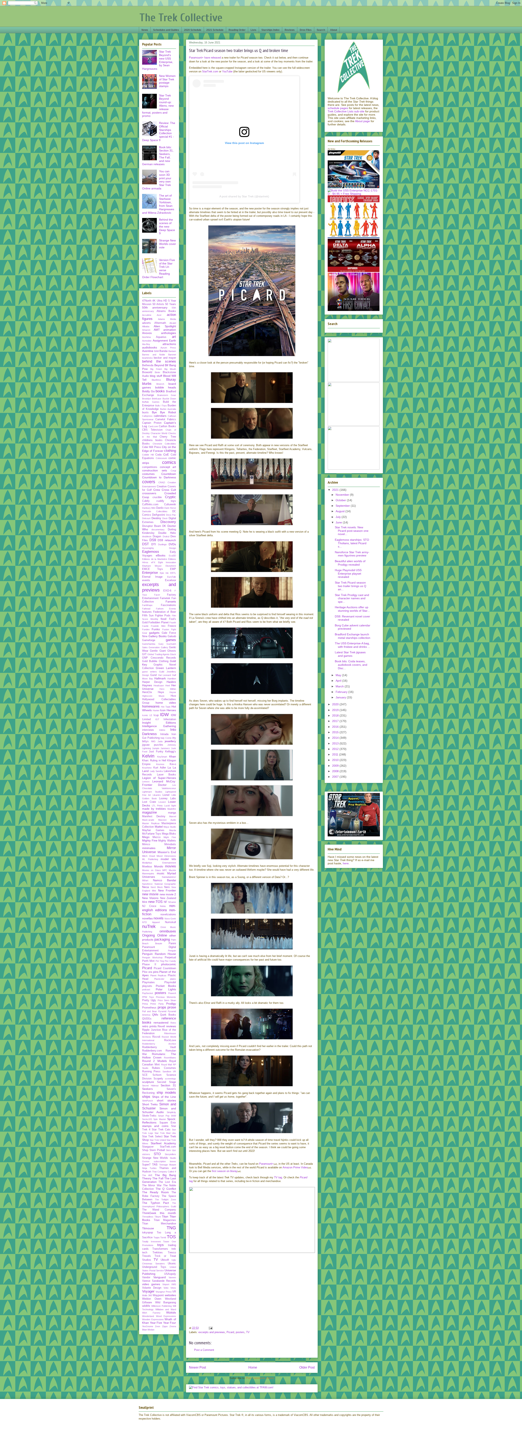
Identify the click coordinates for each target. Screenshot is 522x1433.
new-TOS (155, 902)
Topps (157, 1237)
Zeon (157, 1326)
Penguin (172, 950)
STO (157, 1154)
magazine (149, 812)
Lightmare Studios (152, 792)
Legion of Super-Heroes (159, 778)
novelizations (168, 914)
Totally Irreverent (151, 1241)
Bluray (171, 379)
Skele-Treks (149, 1115)
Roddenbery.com (152, 1050)
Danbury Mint (148, 508)
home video (166, 702)
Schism (157, 1075)
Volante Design (151, 1287)
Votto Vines (170, 1288)
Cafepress (147, 416)
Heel (167, 685)
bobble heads (165, 387)
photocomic (168, 964)
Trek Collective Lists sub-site (346, 111)
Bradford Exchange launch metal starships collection (352, 636)
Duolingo (162, 544)
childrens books (152, 440)
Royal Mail (166, 1064)
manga (172, 812)
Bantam (172, 351)
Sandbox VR (169, 1071)
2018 (336, 715)
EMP (173, 569)
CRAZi (161, 482)
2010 (336, 760)
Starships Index (270, 30)
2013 (336, 743)
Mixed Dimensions (166, 856)
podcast (146, 989)
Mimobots (170, 844)
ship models (166, 1093)
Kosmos (160, 764)
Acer (159, 315)
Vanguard (159, 1277)
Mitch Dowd (148, 856)
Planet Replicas (158, 975)
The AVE (147, 1175)
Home (252, 1367)
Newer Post (197, 1367)
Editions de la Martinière (154, 559)
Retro (173, 1023)
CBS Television (152, 429)
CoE (166, 454)
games (171, 640)
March (340, 686)
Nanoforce (147, 884)
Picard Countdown (165, 968)
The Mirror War (151, 1185)
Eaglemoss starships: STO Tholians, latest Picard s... (352, 543)
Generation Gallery (158, 647)
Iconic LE (147, 715)
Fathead (146, 608)
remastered (161, 1022)
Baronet (172, 354)
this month (168, 1213)
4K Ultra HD (159, 300)
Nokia (163, 906)
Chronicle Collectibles (164, 443)
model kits (168, 859)
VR (174, 1291)
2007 (336, 776)
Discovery (168, 522)
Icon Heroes (168, 710)
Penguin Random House (159, 953)
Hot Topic (165, 706)
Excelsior (170, 580)
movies (170, 866)
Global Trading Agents (158, 654)
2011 (335, 754)
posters (240, 1332)
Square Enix (167, 1122)
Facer (157, 595)
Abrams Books (166, 311)
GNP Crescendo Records (159, 657)
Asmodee (147, 340)
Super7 (146, 1164)
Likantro (157, 795)
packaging (162, 939)
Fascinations (168, 605)
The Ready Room (155, 1192)
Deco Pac (171, 515)
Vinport (165, 1284)
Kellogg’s (170, 751)
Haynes (147, 685)
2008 (336, 771)
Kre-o (173, 764)
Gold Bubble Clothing (155, 661)
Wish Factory (151, 1312)
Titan (165, 1216)
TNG (171, 1227)
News (145, 30)
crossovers (149, 493)
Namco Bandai (164, 880)
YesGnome (147, 1326)
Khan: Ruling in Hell (154, 760)
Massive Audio (167, 820)
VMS (173, 1284)
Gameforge (148, 640)
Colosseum (161, 458)
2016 (336, 726)
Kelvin (148, 756)
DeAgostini (158, 514)
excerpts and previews (211, 1332)
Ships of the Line (164, 1096)
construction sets (154, 470)
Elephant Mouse (151, 566)
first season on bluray (224, 1171)
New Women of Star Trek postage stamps (167, 81)
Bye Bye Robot (164, 412)
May (339, 675)
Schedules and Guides (166, 30)
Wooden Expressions (153, 1319)
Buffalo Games (150, 402)
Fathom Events (166, 608)
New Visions (150, 898)
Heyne (172, 692)
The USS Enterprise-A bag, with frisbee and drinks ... (352, 645)
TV (248, 1332)
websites (170, 1295)
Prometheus (149, 1007)
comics (169, 462)
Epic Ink (164, 573)
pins (155, 971)
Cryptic (170, 497)
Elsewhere (171, 566)
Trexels (146, 1256)
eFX (153, 562)
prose (171, 1007)
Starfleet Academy (163, 1143)
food (163, 618)
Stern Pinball (157, 1150)
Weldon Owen (151, 1298)
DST (145, 544)
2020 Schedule (192, 30)
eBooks (160, 555)
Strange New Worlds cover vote (167, 244)
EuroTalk (171, 577)
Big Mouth (170, 369)
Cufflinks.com (150, 504)
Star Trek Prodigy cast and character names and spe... (352, 598)
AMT (157, 329)
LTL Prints (157, 805)
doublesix (147, 536)
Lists (253, 30)
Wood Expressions (166, 1316)
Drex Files (306, 30)
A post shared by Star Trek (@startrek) (244, 196)
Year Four (169, 1322)
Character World (159, 433)
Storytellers (170, 1154)
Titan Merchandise (159, 1223)
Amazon (146, 330)
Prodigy (171, 1003)
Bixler (157, 372)
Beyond (159, 365)
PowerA (172, 993)
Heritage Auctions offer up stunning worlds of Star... (352, 609)
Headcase (159, 685)
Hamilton (171, 678)
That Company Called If (164, 1171)
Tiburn (158, 1216)
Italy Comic (166, 738)
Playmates (148, 982)
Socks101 (147, 1119)
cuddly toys (166, 501)
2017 (336, 721)
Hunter (156, 710)
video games (151, 1284)
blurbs (147, 384)
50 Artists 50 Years (164, 304)
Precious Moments (166, 997)
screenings (170, 1078)
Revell (161, 1026)
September (343, 505)
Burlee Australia (168, 409)
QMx (155, 1014)
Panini (172, 943)
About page (362, 121)
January (341, 697)
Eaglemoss (150, 552)
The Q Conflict (166, 1188)
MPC (164, 870)
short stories (166, 1100)
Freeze (172, 626)
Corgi (173, 470)
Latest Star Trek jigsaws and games (350, 654)
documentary (158, 529)
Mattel (159, 826)
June (339, 522)
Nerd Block (157, 887)
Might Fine (170, 837)
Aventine (147, 351)
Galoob (172, 636)
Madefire (171, 809)
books (160, 391)
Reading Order (237, 30)
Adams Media (167, 319)
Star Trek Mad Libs (165, 1133)
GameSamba (148, 644)
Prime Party (157, 1004)
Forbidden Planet (158, 622)
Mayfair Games (153, 830)
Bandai (163, 351)
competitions (149, 467)
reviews (171, 1026)
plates (173, 979)
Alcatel (172, 323)
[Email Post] (210, 1327)
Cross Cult (169, 489)
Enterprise (150, 573)
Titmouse (148, 1228)
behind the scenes (159, 361)
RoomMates (170, 1057)
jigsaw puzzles (152, 744)
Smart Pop (163, 1116)
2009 (336, 765)
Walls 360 (147, 1295)
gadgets (154, 632)
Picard (230, 1332)
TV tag (278, 1177)
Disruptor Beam (151, 526)
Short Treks (150, 1104)
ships (146, 1097)
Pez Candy (170, 961)
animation (169, 329)
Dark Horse (170, 508)
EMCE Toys (152, 569)
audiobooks (149, 347)
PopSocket (147, 993)
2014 (336, 737)
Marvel (172, 816)
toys (160, 1245)
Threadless (147, 1216)
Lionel (166, 795)
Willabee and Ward (165, 1309)
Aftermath (160, 323)
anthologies (168, 333)
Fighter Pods (163, 615)
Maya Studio (170, 827)
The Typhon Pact (155, 1202)
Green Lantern (166, 668)
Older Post (307, 1367)
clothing (170, 451)
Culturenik (170, 504)
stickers (146, 1154)
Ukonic (172, 1263)
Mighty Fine (149, 840)
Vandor (146, 1277)
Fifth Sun (148, 615)
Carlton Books (167, 426)
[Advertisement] (252, 1293)
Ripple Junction (151, 1029)
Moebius (147, 866)
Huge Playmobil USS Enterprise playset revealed (348, 573)
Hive (173, 695)
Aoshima (146, 337)
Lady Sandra (156, 771)
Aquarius (161, 337)
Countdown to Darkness (159, 477)
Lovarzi (162, 802)
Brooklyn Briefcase (151, 398)
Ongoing (148, 935)
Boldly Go (148, 391)
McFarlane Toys (151, 833)
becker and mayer (165, 357)
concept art (168, 467)
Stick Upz (171, 1150)
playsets (147, 986)
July (339, 517)
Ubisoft (165, 1259)
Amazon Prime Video (295, 1167)
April (339, 680)
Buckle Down (169, 398)
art (174, 337)
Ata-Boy (146, 344)
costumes (148, 473)
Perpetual (170, 957)
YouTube (227, 71)
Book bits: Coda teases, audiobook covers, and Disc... (351, 665)
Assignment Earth (164, 340)
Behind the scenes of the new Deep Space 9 (167, 226)
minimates (148, 848)
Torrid (163, 1237)
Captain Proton (151, 422)
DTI (153, 544)
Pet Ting (160, 961)
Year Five (156, 1322)
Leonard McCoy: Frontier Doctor (159, 783)
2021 (336, 489)
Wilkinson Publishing (161, 1306)
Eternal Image (152, 576)
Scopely (158, 1078)
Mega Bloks (169, 833)
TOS (171, 1236)
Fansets (171, 601)
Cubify (146, 501)
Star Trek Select (152, 1136)
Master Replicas (151, 823)
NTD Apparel (151, 922)
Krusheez (147, 767)
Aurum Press (168, 347)
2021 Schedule (214, 30)
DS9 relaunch (167, 540)
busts (145, 412)
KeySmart (162, 756)
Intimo (162, 730)
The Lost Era (167, 1182)
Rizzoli (156, 1036)
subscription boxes (165, 1161)
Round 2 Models (154, 1061)
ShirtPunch (147, 1100)
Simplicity (171, 1112)
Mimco (146, 844)
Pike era (147, 972)
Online (162, 935)
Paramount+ (266, 1163)
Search (321, 30)
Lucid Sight (170, 805)
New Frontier (167, 890)
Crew (156, 489)
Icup (156, 715)
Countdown (168, 473)
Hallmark (160, 678)
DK (164, 526)
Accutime (146, 315)
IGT (157, 719)
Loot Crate (149, 802)
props (162, 1007)
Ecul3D (172, 555)
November (343, 494)
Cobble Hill (148, 454)
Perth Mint (148, 961)
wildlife (146, 1306)
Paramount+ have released (205, 57)
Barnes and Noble (153, 354)
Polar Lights (166, 989)
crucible (157, 497)
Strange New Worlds (155, 1158)
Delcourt (146, 518)
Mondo (158, 866)
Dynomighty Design (159, 548)
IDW (164, 714)
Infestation (170, 719)
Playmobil (170, 982)
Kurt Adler (159, 767)
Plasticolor (159, 979)
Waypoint (158, 1295)
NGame (172, 902)
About (333, 30)
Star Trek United (158, 1140)
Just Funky (156, 751)
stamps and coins (155, 1126)
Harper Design (152, 682)
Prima (145, 1004)
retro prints (149, 1026)
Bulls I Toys (161, 405)
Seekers (147, 1088)
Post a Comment (204, 1349)
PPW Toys (148, 997)
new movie (150, 894)
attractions (169, 344)
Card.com (153, 426)
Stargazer (148, 1146)
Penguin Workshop (152, 957)
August (340, 511)
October (341, 500)
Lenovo (145, 781)
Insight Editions (159, 722)
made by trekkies (154, 808)
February (342, 691)
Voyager (148, 1291)
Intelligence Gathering (159, 726)
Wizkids (171, 1312)
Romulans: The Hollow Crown (159, 1055)
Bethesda (147, 365)
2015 (336, 732)
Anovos (147, 333)
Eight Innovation (167, 562)
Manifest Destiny (153, 816)
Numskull (170, 922)
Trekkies (158, 1252)
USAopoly (170, 1274)
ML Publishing (150, 859)
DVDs (172, 544)
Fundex (146, 629)
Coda (158, 454)
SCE (145, 1075)
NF (165, 902)
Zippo (165, 1326)
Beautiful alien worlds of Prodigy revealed (350, 562)
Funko (156, 629)
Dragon (157, 536)
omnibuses (167, 931)
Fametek (165, 598)
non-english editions (159, 908)
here (346, 863)
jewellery (170, 741)
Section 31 (168, 1085)
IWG (153, 741)
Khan (172, 756)
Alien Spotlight (165, 326)
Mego (145, 837)
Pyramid (162, 1011)
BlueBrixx (156, 380)
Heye (161, 692)
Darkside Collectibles (154, 511)
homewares (151, 706)
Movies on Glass (151, 870)
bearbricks (147, 358)
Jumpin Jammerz (161, 748)
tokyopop (147, 1232)
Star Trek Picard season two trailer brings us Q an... (350, 586)
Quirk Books (168, 1014)
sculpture (148, 1082)
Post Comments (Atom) (260, 1378)
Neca (145, 887)
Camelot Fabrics (165, 419)
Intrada (164, 734)
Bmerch (160, 384)
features (147, 611)
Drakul (166, 536)
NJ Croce (149, 906)
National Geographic (165, 884)
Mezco (156, 837)
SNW (173, 1116)
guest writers (149, 671)
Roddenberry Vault (159, 1047)
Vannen (172, 1277)
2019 (336, 710)
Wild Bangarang (165, 1302)
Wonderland (148, 1316)
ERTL (173, 573)
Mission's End (167, 852)
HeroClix (147, 692)
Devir (165, 518)
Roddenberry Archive (159, 1044)
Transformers (160, 1248)
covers (148, 481)
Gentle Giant (158, 650)
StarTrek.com (210, 71)
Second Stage (166, 1082)
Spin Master (159, 1119)
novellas (147, 918)
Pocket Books (166, 985)
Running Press (151, 1071)
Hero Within (167, 689)
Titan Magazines (165, 1220)
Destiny (156, 518)
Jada (160, 741)
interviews (148, 730)
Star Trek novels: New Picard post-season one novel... (351, 531)
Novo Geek (170, 918)
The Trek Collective (180, 17)
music (160, 873)
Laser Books (166, 774)
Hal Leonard (164, 675)
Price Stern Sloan (167, 1000)
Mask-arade (148, 820)
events (146, 580)
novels (159, 918)
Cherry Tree (168, 436)
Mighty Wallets (167, 840)
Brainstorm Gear (166, 395)
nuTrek (149, 926)
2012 (336, 749)
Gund (153, 675)
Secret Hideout (150, 1085)
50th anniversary (154, 307)
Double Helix (167, 533)
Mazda (172, 830)
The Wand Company (159, 1209)
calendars (160, 415)
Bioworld (147, 372)
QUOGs (147, 1018)
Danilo (160, 507)
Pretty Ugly (149, 1000)
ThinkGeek (149, 1213)
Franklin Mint (158, 626)
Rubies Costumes (164, 1068)
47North (146, 300)
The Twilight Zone (165, 1199)
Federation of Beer (164, 611)
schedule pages (338, 108)
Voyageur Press (163, 1291)
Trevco (172, 1252)
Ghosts (171, 650)
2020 (336, 704)
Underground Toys (154, 1267)
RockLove (170, 1040)
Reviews (290, 30)
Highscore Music (153, 696)
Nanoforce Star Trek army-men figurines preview (352, 554)
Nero (167, 887)
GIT (144, 654)
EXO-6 (167, 590)
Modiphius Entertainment (159, 862)
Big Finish (156, 369)
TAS (154, 1164)
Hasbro (171, 681)
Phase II (149, 964)
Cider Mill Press (151, 447)
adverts (146, 323)
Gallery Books (157, 636)
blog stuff (156, 375)
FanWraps (147, 605)
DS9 (152, 540)
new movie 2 (168, 894)
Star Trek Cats (161, 1129)
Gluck (173, 654)
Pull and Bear (149, 1011)
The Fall (157, 1178)
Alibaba (145, 326)
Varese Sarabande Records (159, 1280)
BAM (156, 351)
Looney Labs (167, 798)
